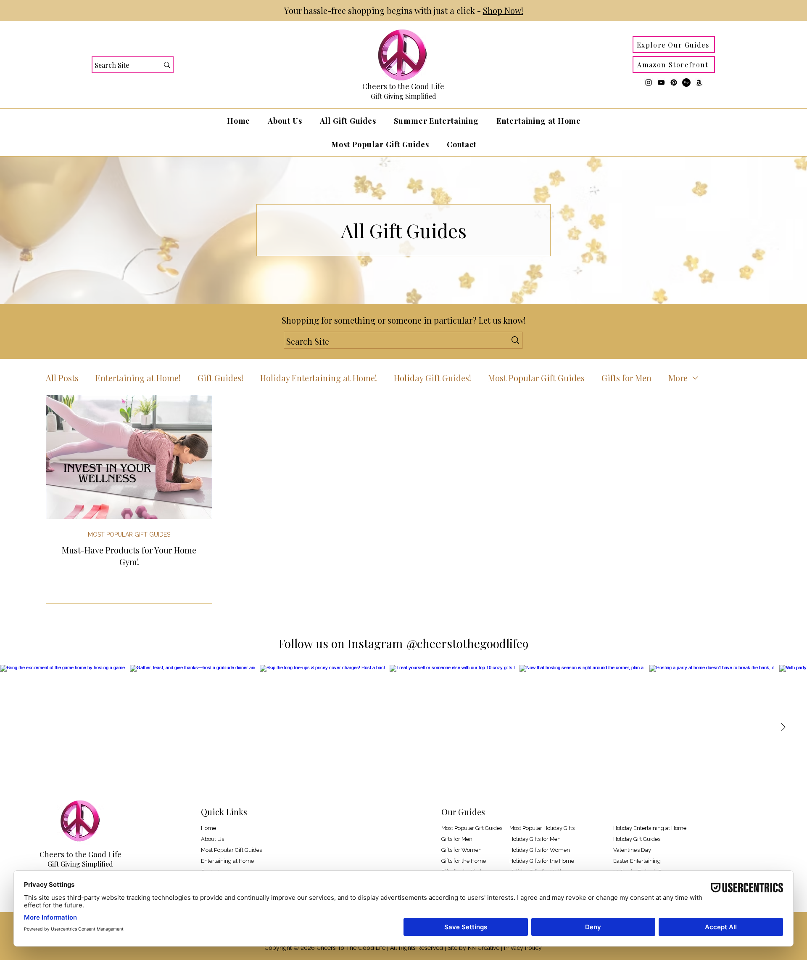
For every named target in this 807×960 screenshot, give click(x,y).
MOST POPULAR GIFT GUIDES (129, 534)
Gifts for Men (626, 377)
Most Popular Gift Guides (536, 377)
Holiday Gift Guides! (432, 377)
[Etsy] (686, 82)
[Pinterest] (674, 82)
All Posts (62, 377)
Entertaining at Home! (138, 377)
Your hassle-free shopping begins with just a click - (403, 10)
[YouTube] (661, 82)
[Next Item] (783, 727)
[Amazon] (699, 82)
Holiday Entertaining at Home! (318, 377)
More (678, 377)
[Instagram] (648, 82)
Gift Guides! (220, 377)
